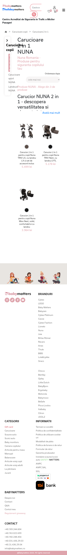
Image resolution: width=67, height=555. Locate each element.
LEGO (41, 303)
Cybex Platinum (45, 315)
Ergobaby (42, 390)
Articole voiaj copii (13, 461)
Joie (40, 334)
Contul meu (10, 509)
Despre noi (10, 498)
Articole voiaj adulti (14, 465)
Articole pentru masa (15, 450)
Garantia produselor (45, 453)
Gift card (9, 427)
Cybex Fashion (45, 322)
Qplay (41, 378)
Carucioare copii (19, 32)
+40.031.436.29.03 (14, 541)
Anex (40, 345)
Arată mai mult (51, 112)
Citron (41, 413)
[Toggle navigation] (63, 11)
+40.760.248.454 (13, 537)
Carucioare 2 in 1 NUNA (9, 62)
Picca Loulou (44, 405)
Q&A (7, 505)
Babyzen (42, 311)
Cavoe (41, 319)
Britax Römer (44, 338)
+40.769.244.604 (13, 529)
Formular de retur (44, 449)
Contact (8, 501)
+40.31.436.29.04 (13, 544)
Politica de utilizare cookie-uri (48, 436)
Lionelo (41, 326)
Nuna (40, 330)
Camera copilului (12, 446)
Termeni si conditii (44, 427)
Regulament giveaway (15, 513)
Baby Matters (44, 307)
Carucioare (10, 430)
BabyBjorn (43, 386)
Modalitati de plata (44, 441)
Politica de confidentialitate (49, 430)
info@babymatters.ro (15, 548)
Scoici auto (10, 438)
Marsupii (9, 453)
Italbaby (42, 409)
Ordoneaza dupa (52, 73)
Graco (41, 361)
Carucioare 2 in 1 (40, 32)
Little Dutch (43, 382)
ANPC (39, 463)
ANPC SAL (41, 467)
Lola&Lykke (43, 357)
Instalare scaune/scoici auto (47, 458)
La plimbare (10, 469)
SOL (38, 471)
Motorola (42, 394)
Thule (41, 349)
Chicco (41, 371)
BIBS (40, 353)
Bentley (41, 375)
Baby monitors (12, 442)
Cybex (41, 299)
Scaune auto (11, 434)
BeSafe (41, 401)
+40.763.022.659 (13, 533)
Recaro (41, 342)
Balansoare (10, 457)
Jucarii (8, 473)
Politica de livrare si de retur (49, 445)
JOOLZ (41, 417)
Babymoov (43, 398)
